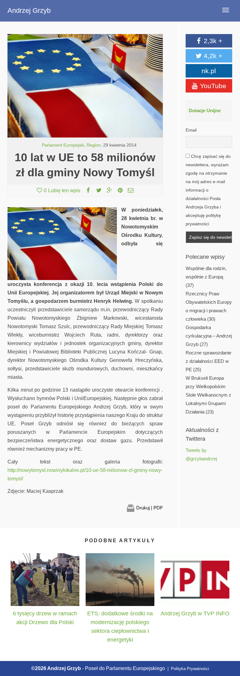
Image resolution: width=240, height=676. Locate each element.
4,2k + (212, 55)
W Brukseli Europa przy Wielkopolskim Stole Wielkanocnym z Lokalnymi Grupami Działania (208, 395)
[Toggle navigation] (225, 10)
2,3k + (212, 40)
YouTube (212, 85)
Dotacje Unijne (205, 110)
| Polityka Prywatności (187, 668)
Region (94, 145)
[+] (45, 579)
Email (191, 130)
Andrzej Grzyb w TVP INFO (195, 613)
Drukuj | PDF (149, 507)
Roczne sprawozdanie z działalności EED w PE (208, 361)
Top (228, 642)
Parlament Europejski (63, 145)
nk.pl (209, 70)
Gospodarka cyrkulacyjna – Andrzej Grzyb (209, 336)
